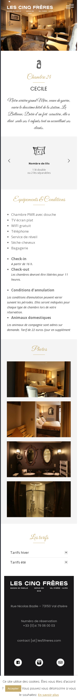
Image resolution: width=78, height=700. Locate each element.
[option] (39, 159)
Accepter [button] (13, 688)
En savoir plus (48, 695)
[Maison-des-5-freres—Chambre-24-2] (39, 459)
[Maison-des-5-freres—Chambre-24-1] (39, 419)
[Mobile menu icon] (71, 6)
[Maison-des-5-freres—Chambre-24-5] (39, 379)
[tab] (39, 552)
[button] (9, 161)
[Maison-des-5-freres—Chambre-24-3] (39, 499)
